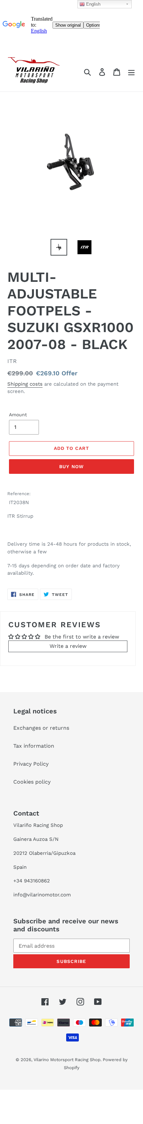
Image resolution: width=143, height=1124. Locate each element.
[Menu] (131, 72)
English (92, 4)
